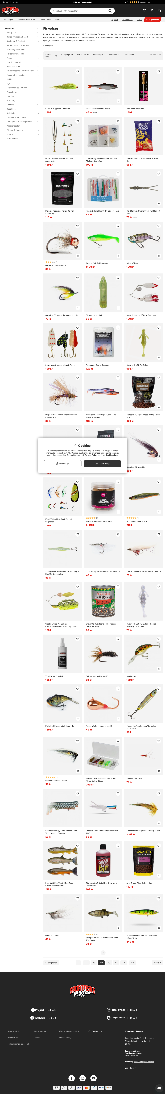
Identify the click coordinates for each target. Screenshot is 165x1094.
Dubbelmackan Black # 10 (97, 676)
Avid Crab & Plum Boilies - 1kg (139, 883)
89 (132, 963)
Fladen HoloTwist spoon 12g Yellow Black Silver (141, 727)
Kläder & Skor (45, 19)
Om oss (37, 1037)
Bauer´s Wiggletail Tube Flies (57, 109)
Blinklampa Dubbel (94, 315)
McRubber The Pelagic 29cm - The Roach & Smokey (101, 416)
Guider (139, 19)
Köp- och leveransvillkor (69, 1031)
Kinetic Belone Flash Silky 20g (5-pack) (102, 211)
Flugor (9, 58)
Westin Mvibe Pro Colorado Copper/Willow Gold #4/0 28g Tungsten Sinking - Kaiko (62, 625)
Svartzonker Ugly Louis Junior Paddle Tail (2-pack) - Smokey (61, 832)
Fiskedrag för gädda (15, 54)
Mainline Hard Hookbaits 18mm (99, 521)
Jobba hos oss (40, 1031)
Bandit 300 (131, 676)
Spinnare (10, 105)
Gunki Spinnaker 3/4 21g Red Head (141, 315)
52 (123, 963)
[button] (143, 2)
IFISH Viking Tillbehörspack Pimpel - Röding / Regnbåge (101, 159)
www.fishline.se (131, 1055)
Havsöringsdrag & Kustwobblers (20, 71)
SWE (11, 2)
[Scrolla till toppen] (103, 952)
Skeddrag (11, 100)
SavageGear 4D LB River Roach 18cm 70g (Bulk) (102, 939)
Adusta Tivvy (132, 263)
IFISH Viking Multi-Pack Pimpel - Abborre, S (59, 159)
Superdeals (154, 19)
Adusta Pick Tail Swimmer (97, 263)
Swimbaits (11, 113)
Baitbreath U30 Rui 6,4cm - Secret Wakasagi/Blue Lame (141, 625)
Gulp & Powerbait (14, 62)
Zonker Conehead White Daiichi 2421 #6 (143, 571)
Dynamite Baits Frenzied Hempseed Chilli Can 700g (101, 625)
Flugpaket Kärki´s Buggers (97, 365)
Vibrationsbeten (13, 126)
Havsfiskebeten (13, 66)
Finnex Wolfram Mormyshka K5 (99, 726)
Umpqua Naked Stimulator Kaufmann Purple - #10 (61, 416)
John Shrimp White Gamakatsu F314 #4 (103, 571)
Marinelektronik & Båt (26, 19)
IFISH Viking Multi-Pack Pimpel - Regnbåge (59, 520)
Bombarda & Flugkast (16, 41)
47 (86, 963)
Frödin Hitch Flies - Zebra (56, 780)
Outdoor (58, 19)
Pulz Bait (10, 96)
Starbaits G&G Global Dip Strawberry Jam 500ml (101, 884)
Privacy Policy (91, 455)
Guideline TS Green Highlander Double (61, 315)
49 (101, 963)
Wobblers (10, 134)
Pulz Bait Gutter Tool (135, 109)
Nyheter (115, 19)
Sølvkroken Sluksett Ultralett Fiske (60, 365)
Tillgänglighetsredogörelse (19, 1044)
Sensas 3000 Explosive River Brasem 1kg (142, 159)
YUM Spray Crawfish (54, 676)
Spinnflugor (11, 109)
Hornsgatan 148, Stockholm (142, 1038)
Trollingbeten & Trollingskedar (19, 121)
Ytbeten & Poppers (15, 130)
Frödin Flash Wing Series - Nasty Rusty (143, 831)
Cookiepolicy (13, 1031)
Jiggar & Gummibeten (16, 75)
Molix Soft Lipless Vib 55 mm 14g (59, 726)
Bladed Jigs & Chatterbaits (18, 45)
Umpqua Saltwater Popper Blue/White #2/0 (102, 832)
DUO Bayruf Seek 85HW (136, 521)
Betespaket (11, 32)
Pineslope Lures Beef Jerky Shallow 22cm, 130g (141, 936)
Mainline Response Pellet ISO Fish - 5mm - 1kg (60, 212)
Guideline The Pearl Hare (55, 265)
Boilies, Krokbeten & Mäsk (17, 37)
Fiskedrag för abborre (16, 49)
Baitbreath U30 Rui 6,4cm (137, 365)
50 (109, 963)
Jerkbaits (10, 79)
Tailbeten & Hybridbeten (17, 117)
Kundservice (97, 1031)
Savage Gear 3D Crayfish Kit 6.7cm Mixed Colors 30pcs (101, 779)
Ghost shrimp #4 (52, 935)
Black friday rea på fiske (144, 1061)
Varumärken (127, 19)
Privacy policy (65, 1037)
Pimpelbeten (12, 92)
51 (116, 963)
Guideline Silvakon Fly (135, 467)
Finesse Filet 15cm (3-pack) (98, 109)
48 (94, 963)
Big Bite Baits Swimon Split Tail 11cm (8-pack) (143, 212)
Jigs (8, 83)
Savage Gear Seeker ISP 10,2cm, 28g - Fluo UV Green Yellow (62, 572)
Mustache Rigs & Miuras (17, 88)
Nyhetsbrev (13, 1037)
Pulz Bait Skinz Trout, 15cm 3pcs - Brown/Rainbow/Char (60, 884)
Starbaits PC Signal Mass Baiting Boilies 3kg (143, 416)
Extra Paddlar (12, 138)
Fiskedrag (9, 28)
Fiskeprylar (8, 19)
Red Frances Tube (134, 778)
